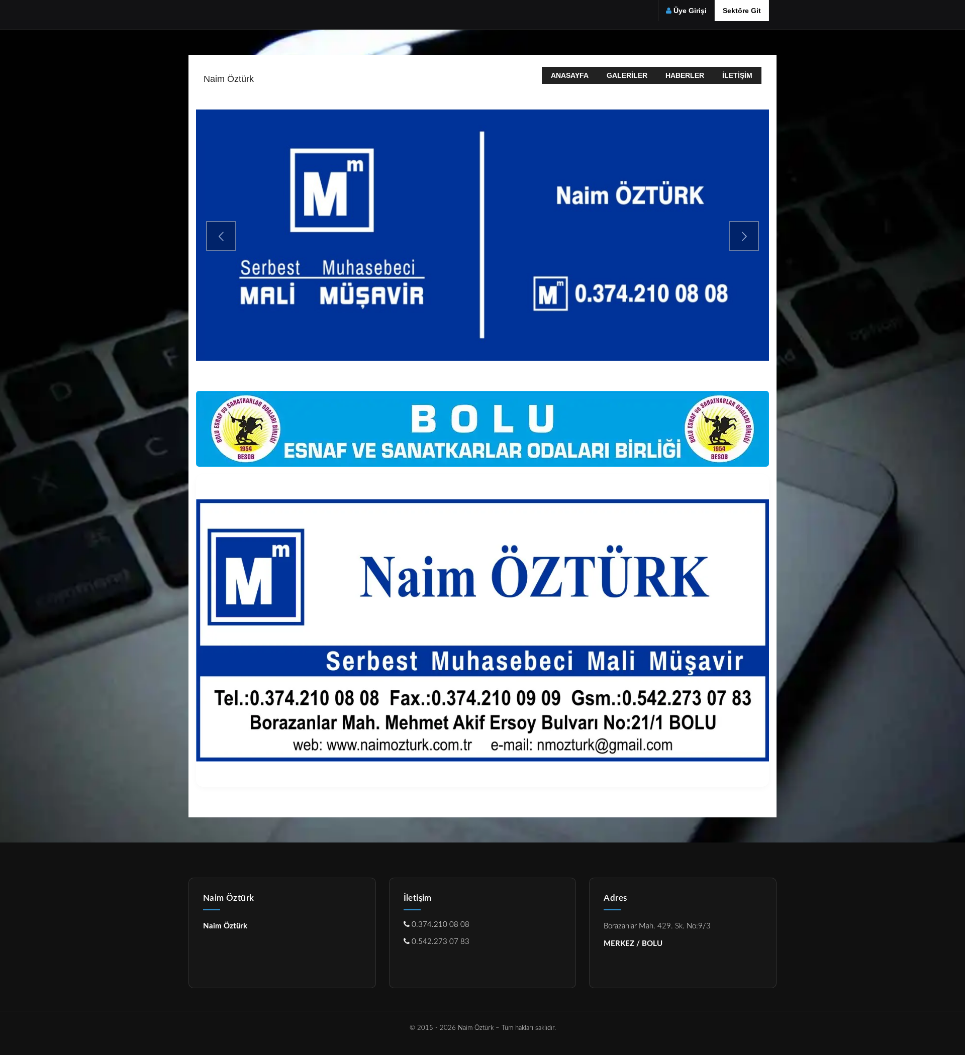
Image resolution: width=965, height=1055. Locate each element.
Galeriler (627, 75)
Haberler (684, 75)
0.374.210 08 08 (439, 924)
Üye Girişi (690, 11)
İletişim (737, 75)
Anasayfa (570, 75)
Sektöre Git (742, 11)
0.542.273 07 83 (439, 941)
